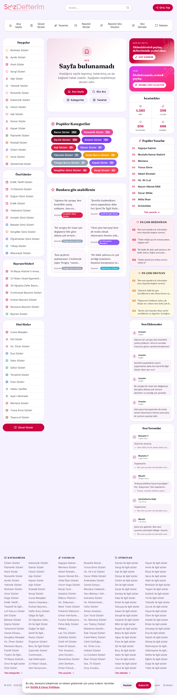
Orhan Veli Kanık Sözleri (67, 615)
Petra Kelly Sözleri (68, 624)
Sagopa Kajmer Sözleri (67, 563)
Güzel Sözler (25, 427)
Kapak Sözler (36, 580)
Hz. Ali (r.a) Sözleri (94, 571)
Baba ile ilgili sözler (125, 632)
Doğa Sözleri (11, 597)
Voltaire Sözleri (92, 650)
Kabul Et (143, 685)
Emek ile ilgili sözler (126, 602)
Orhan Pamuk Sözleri (66, 668)
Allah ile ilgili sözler (155, 580)
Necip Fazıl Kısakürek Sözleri (68, 589)
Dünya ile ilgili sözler (126, 576)
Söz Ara (101, 91)
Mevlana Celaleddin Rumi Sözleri (95, 589)
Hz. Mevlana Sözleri (95, 619)
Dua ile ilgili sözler (155, 632)
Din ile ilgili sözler (124, 584)
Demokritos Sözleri (68, 659)
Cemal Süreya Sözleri (12, 633)
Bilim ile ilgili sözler (125, 624)
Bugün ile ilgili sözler (126, 628)
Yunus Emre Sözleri (94, 567)
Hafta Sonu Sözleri (39, 611)
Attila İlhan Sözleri (68, 580)
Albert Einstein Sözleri (66, 571)
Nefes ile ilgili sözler (156, 654)
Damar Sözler (36, 567)
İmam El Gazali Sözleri (66, 646)
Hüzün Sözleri (36, 571)
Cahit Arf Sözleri (67, 641)
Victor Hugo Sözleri (69, 584)
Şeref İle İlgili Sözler (36, 633)
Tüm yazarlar (64, 673)
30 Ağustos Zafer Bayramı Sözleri (38, 619)
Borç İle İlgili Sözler (39, 646)
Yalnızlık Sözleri (13, 584)
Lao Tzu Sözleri (67, 632)
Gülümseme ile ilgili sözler (155, 650)
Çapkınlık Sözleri (38, 650)
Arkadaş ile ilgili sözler (157, 628)
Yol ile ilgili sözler (154, 597)
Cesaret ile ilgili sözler (127, 619)
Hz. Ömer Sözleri (13, 641)
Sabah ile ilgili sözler (156, 637)
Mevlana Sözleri (67, 567)
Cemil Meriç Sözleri (94, 637)
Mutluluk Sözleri (13, 589)
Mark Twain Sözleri (69, 606)
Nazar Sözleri (36, 637)
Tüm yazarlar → (152, 212)
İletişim (169, 685)
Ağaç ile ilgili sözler (125, 637)
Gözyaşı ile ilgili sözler (127, 606)
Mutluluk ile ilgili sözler (157, 584)
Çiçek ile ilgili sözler (126, 589)
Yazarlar (102, 99)
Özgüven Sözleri (38, 641)
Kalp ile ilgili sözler (125, 597)
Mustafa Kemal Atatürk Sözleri (92, 563)
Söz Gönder (146, 57)
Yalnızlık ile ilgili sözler (157, 602)
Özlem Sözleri (12, 562)
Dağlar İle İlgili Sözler (36, 628)
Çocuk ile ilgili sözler (156, 606)
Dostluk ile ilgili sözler (157, 593)
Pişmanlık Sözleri (13, 567)
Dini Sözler (10, 615)
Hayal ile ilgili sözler (156, 611)
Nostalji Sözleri (37, 589)
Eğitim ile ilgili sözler (156, 659)
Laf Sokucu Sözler (14, 611)
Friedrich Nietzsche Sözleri (69, 611)
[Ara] (128, 7)
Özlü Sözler (10, 667)
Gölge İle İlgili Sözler (36, 615)
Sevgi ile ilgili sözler (126, 567)
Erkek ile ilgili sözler (156, 624)
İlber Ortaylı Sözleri (94, 659)
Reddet (127, 685)
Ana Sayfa (78, 91)
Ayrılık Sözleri (11, 580)
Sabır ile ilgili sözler (125, 654)
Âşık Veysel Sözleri (94, 632)
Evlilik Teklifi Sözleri (11, 602)
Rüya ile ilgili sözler (155, 571)
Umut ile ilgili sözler (125, 667)
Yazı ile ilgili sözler (125, 659)
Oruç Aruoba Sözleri (91, 668)
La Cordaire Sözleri (94, 654)
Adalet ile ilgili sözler (156, 619)
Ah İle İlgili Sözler (38, 624)
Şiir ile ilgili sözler (124, 646)
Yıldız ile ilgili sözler (156, 667)
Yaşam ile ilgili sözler (156, 589)
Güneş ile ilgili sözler (156, 641)
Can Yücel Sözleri (94, 615)
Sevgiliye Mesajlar (14, 637)
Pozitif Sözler (11, 650)
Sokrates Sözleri (93, 597)
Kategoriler (77, 99)
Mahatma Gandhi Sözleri (93, 628)
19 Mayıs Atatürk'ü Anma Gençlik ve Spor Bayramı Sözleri (14, 659)
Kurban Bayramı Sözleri (37, 606)
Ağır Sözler (35, 584)
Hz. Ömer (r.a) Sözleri (92, 646)
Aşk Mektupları (37, 659)
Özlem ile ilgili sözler (126, 580)
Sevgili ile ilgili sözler (126, 615)
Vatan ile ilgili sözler (126, 663)
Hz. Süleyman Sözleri (66, 602)
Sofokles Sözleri (67, 637)
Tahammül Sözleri (14, 628)
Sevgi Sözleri (36, 593)
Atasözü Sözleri (67, 593)
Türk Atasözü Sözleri (65, 650)
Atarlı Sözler (11, 571)
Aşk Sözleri (35, 576)
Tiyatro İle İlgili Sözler (12, 654)
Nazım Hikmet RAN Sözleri (69, 576)
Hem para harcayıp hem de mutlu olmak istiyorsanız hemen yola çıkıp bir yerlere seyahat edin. (151, 412)
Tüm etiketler (121, 673)
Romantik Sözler (13, 576)
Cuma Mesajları (37, 597)
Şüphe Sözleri (12, 624)
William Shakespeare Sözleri (65, 628)
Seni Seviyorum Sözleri (37, 668)
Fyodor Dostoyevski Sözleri (69, 619)
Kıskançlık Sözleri (38, 562)
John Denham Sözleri (66, 663)
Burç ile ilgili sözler (125, 650)
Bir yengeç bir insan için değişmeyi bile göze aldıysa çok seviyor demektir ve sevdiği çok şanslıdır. (151, 389)
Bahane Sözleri (12, 619)
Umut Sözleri (11, 593)
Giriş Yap (164, 7)
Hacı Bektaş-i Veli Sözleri (94, 593)
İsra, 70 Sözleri (92, 663)
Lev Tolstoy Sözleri (94, 624)
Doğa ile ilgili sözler (156, 663)
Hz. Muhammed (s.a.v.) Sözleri (93, 602)
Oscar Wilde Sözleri (95, 576)
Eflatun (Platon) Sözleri (67, 598)
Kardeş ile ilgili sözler (126, 593)
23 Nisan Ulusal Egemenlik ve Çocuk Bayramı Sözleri (37, 663)
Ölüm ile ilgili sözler (155, 615)
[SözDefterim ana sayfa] (24, 7)
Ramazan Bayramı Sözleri (14, 646)
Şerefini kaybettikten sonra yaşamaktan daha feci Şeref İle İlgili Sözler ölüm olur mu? (151, 366)
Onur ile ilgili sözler (14, 663)
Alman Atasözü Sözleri (92, 611)
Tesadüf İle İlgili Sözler (13, 606)
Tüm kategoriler (12, 673)
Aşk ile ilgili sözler (125, 571)
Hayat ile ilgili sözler (156, 562)
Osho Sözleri (91, 606)
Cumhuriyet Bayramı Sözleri (37, 654)
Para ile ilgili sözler (125, 641)
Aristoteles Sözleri (94, 580)
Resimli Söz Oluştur (151, 85)
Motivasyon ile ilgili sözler (155, 646)
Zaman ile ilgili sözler (126, 562)
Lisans (156, 685)
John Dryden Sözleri (65, 654)
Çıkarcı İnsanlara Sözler (38, 602)
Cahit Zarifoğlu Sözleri (92, 641)
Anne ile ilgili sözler (155, 567)
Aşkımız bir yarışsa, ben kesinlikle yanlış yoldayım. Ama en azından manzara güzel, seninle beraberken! (151, 343)
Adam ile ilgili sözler (126, 611)
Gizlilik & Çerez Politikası (45, 687)
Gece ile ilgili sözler (155, 576)
